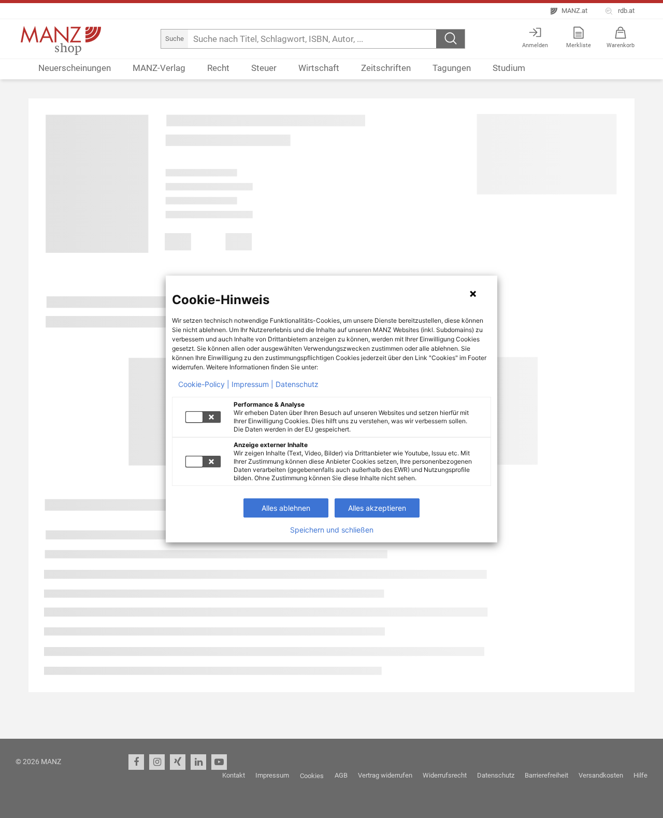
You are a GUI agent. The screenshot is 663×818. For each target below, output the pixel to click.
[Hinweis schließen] (473, 294)
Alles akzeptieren (377, 508)
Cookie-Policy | (203, 384)
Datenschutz (297, 384)
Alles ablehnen (286, 508)
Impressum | (252, 384)
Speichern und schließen (331, 530)
